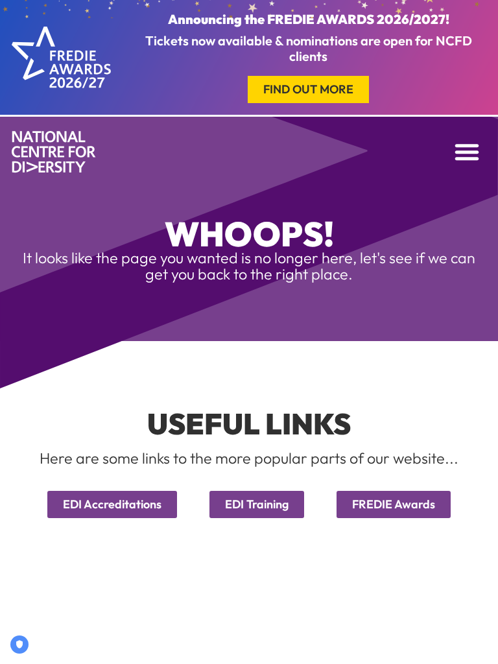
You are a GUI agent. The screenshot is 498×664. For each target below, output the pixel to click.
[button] (466, 151)
